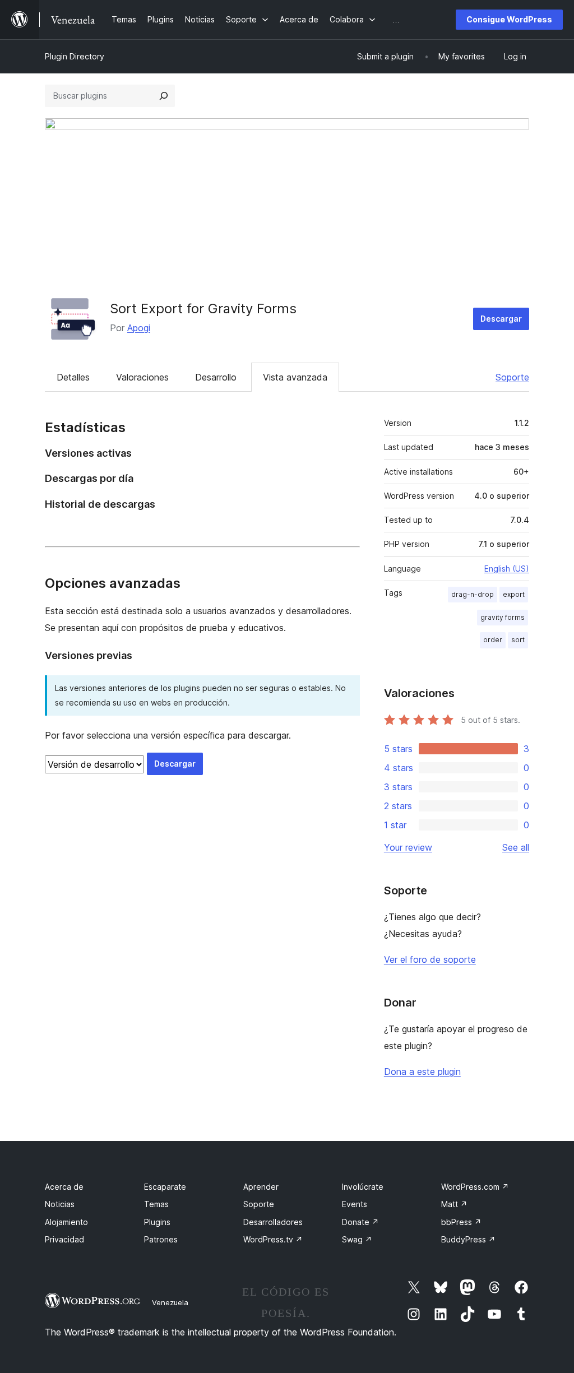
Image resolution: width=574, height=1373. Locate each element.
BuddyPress (468, 1239)
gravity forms (502, 617)
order (492, 640)
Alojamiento (66, 1222)
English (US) (506, 568)
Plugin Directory (74, 56)
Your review (408, 847)
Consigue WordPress (509, 19)
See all (515, 847)
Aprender (261, 1186)
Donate (360, 1222)
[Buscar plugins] (163, 96)
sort (518, 640)
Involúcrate (362, 1186)
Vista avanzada (295, 377)
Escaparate (165, 1186)
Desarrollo (216, 377)
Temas (156, 1204)
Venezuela (170, 1302)
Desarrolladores (273, 1222)
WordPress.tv (273, 1239)
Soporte (512, 377)
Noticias (60, 1204)
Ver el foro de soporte (430, 959)
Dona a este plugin (422, 1071)
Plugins (157, 1222)
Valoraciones (142, 377)
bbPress (461, 1222)
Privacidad (64, 1239)
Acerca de (64, 1186)
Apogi (138, 327)
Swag (357, 1239)
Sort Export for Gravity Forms (203, 308)
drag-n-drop (472, 594)
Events (354, 1204)
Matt (454, 1204)
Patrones (161, 1239)
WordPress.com (475, 1186)
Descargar (501, 318)
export (514, 594)
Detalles (73, 377)
